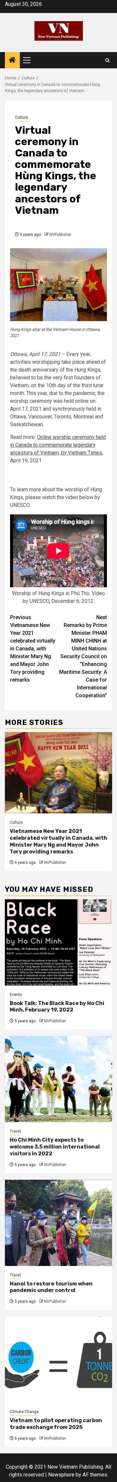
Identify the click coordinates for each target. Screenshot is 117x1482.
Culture (21, 117)
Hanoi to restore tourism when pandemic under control (51, 1287)
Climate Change (24, 1411)
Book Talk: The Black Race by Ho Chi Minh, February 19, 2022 (57, 1006)
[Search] (107, 60)
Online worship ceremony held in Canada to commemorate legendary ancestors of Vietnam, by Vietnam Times (58, 445)
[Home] (12, 60)
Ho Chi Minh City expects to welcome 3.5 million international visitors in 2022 (55, 1147)
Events (16, 994)
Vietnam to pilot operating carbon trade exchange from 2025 (56, 1423)
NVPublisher (60, 234)
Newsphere (61, 1475)
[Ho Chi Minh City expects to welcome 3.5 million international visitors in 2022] (58, 1079)
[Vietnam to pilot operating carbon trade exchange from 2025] (58, 1359)
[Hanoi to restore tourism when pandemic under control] (58, 1223)
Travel (15, 1131)
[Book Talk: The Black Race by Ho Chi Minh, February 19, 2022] (58, 942)
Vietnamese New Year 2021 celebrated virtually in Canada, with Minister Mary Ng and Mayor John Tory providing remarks (32, 648)
